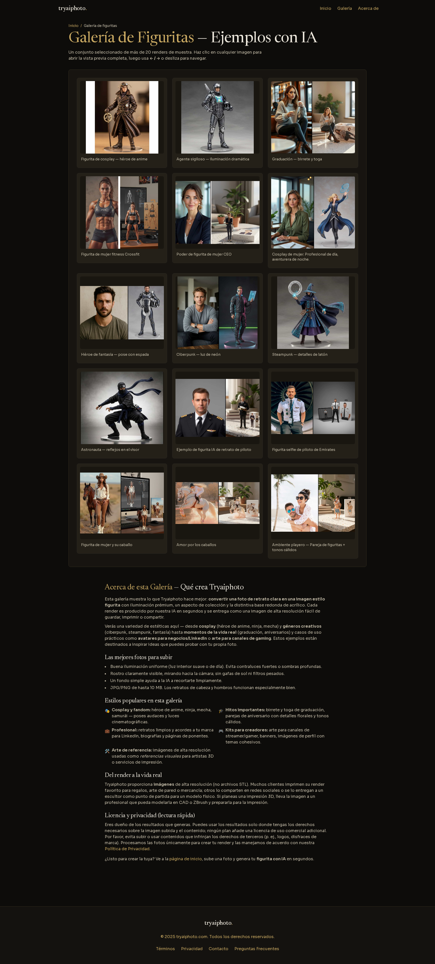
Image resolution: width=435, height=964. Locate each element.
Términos (165, 948)
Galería (344, 8)
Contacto (218, 948)
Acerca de (368, 8)
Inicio (325, 8)
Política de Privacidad (127, 848)
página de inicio (185, 859)
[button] (122, 123)
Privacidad (192, 948)
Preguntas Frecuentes (256, 948)
